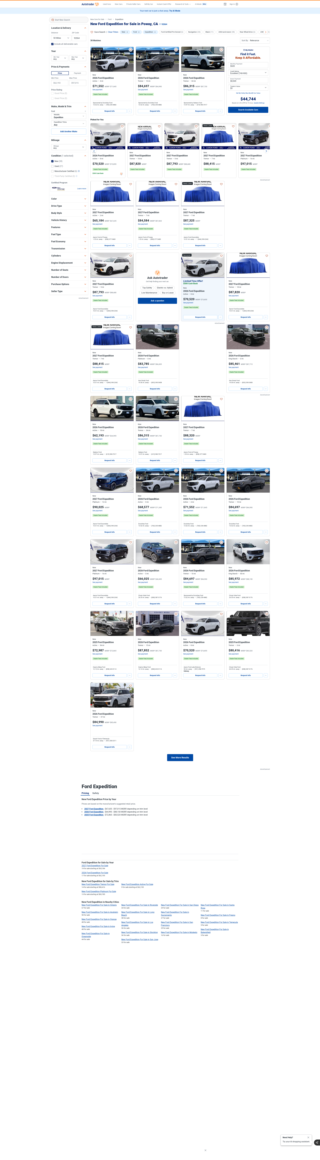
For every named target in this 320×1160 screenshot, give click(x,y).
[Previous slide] (94, 151)
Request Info (109, 111)
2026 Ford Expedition (94, 812)
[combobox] (68, 20)
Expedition (119, 19)
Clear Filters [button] (113, 32)
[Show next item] (220, 265)
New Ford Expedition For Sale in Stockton (139, 932)
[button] (225, 4)
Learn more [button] (81, 189)
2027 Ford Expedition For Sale (95, 865)
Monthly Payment (236, 64)
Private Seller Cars (133, 4)
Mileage (56, 146)
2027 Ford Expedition (94, 809)
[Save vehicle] (131, 50)
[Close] (308, 1137)
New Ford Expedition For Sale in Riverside (139, 905)
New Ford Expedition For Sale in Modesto (179, 932)
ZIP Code (75, 33)
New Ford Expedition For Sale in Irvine (98, 926)
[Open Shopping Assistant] (317, 1143)
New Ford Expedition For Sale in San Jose (139, 939)
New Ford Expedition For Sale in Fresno (218, 915)
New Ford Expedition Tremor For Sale (98, 884)
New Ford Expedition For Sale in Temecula (219, 922)
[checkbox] (59, 93)
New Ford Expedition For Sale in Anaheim (100, 912)
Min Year (56, 57)
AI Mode (200, 4)
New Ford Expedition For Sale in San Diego (180, 905)
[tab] (85, 793)
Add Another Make (68, 131)
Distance (54, 33)
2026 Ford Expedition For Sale (95, 873)
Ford (110, 19)
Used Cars (107, 4)
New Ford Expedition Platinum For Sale (99, 891)
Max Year (75, 57)
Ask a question (157, 301)
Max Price (73, 78)
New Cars (118, 4)
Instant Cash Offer (164, 4)
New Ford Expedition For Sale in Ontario (99, 905)
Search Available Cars (248, 110)
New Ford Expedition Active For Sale (137, 884)
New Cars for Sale (97, 19)
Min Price (54, 78)
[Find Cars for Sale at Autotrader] (90, 4)
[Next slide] (266, 151)
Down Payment (235, 79)
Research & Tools (181, 4)
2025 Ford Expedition (94, 815)
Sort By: (245, 40)
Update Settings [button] (259, 103)
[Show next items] (265, 32)
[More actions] (130, 111)
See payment (97, 90)
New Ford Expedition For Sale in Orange (99, 919)
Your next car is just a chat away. (160, 11)
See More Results (180, 757)
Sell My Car (148, 4)
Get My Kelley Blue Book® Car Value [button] (248, 93)
